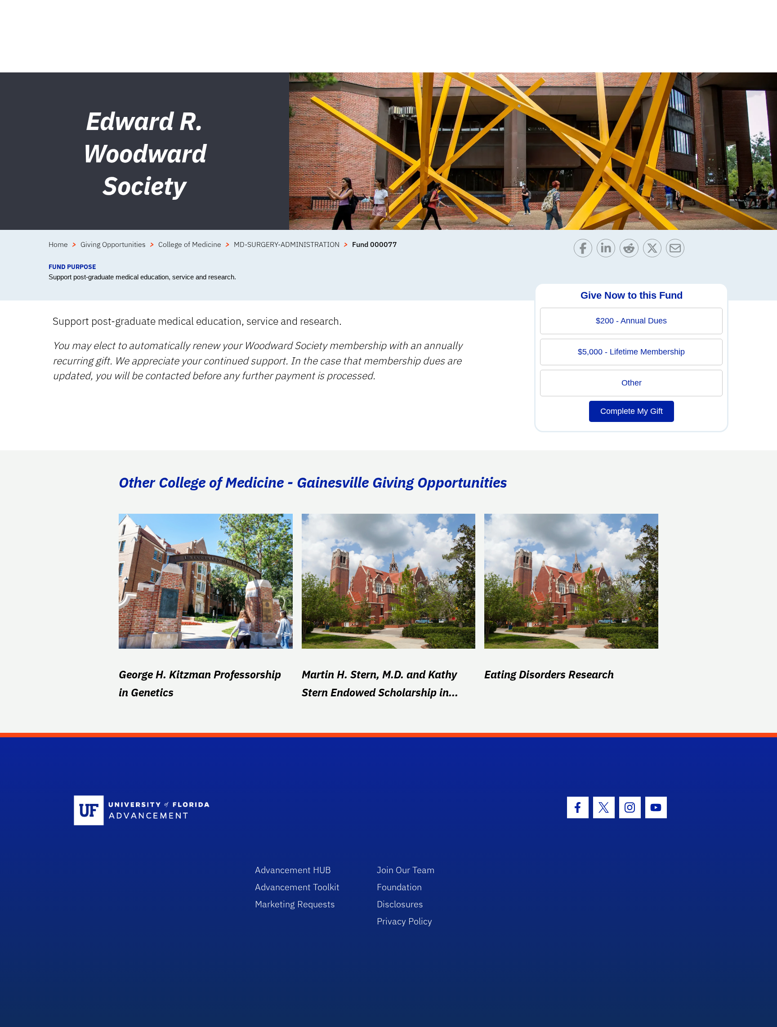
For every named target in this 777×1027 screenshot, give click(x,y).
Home (58, 244)
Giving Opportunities (113, 244)
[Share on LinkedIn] (608, 250)
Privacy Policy (404, 921)
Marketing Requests (295, 904)
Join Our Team (406, 870)
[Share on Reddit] (631, 250)
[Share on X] (654, 250)
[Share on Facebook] (585, 250)
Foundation (399, 887)
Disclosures (400, 904)
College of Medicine (189, 244)
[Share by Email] (677, 250)
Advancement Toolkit (297, 887)
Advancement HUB (293, 870)
